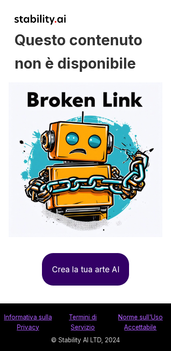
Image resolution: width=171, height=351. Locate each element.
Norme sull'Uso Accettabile (140, 322)
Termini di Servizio (83, 322)
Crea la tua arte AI (85, 269)
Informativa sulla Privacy (28, 322)
